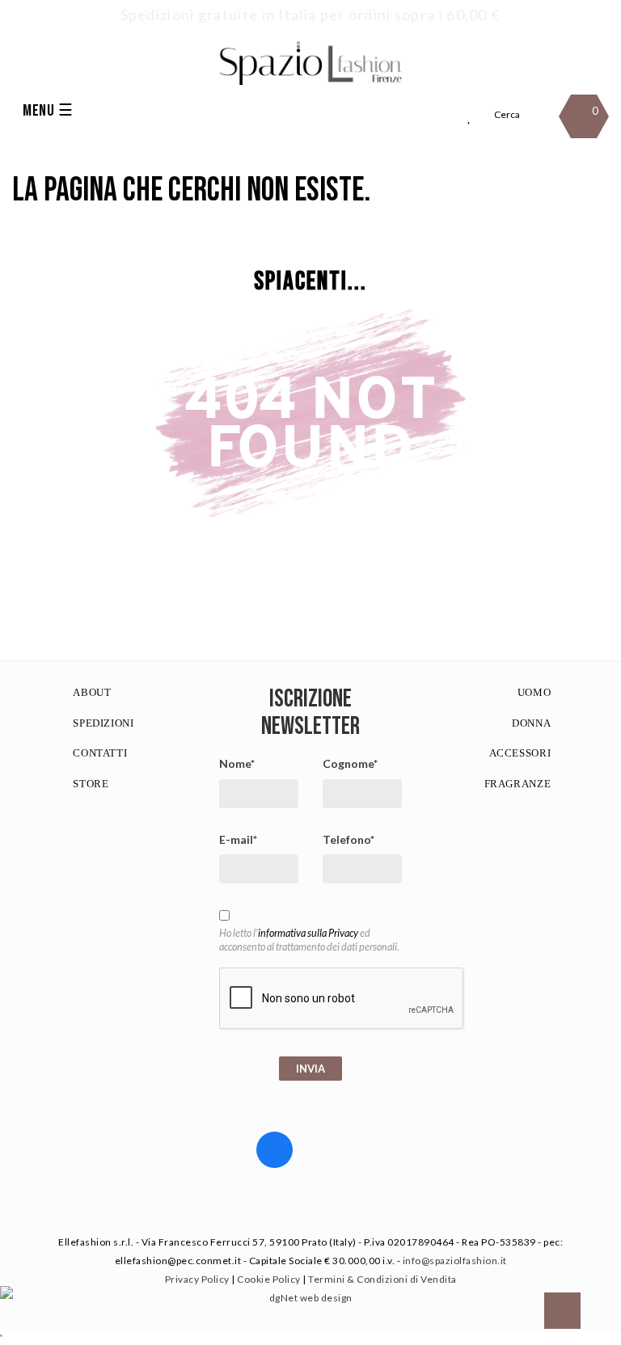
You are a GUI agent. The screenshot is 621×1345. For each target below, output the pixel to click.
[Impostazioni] (440, 116)
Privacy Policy (197, 1279)
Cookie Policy (269, 1279)
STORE (90, 784)
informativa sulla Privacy (308, 933)
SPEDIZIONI (103, 723)
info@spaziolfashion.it (455, 1260)
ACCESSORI (520, 753)
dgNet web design (311, 1298)
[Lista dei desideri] (469, 117)
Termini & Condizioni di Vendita (382, 1279)
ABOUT (92, 692)
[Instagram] (329, 1146)
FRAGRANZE (517, 784)
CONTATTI (100, 753)
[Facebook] (274, 1150)
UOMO (534, 692)
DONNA (531, 723)
